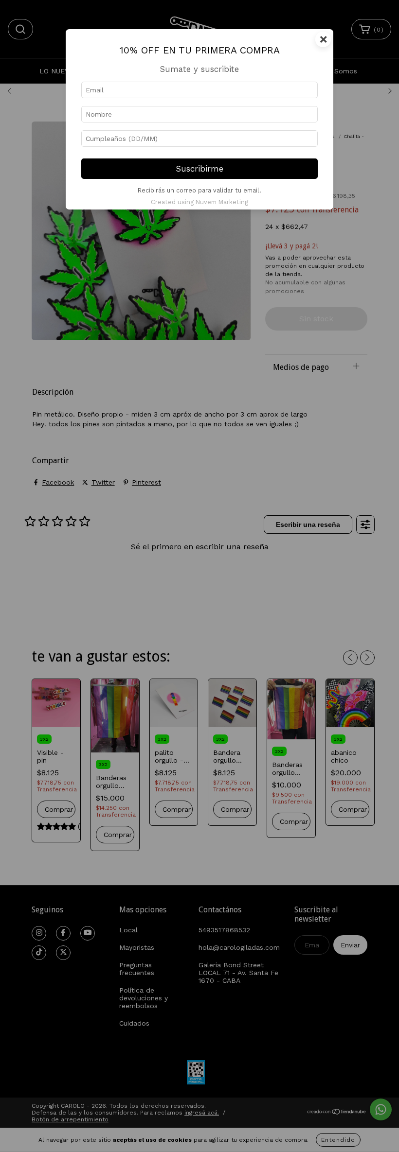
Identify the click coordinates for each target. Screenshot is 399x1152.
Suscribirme (199, 169)
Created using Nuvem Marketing (199, 202)
